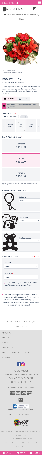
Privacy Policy (11, 443)
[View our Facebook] (19, 365)
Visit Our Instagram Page (21, 414)
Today (24, 117)
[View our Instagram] (23, 365)
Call (8, 452)
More (5, 94)
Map (22, 452)
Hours (36, 452)
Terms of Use (21, 446)
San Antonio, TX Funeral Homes (14, 431)
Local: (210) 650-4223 (21, 382)
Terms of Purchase (27, 443)
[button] (35, 9)
